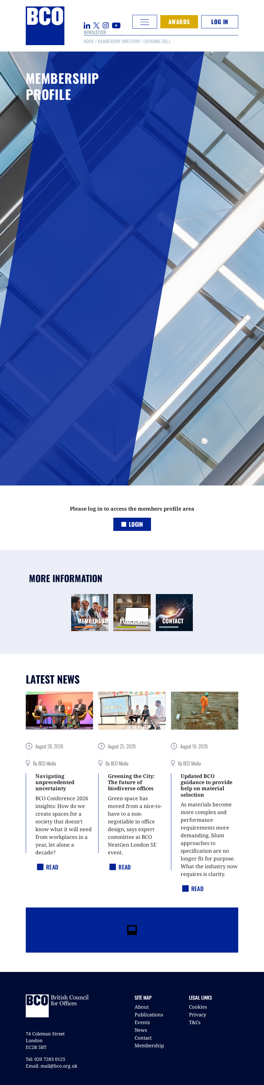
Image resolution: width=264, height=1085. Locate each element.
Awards (179, 21)
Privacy (197, 1014)
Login (136, 524)
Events (142, 1022)
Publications (149, 1014)
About (142, 1006)
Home (89, 41)
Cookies (198, 1006)
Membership (149, 1045)
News (141, 1030)
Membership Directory (119, 41)
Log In (219, 21)
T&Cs (195, 1022)
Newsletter (95, 32)
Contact (143, 1037)
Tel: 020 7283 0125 (45, 1059)
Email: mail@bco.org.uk (51, 1066)
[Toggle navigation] (144, 22)
